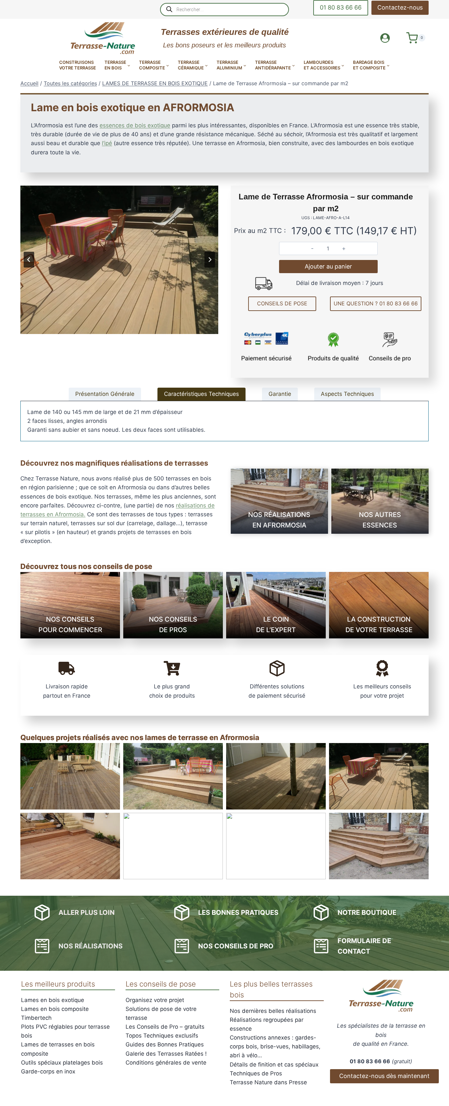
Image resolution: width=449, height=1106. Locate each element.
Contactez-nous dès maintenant (384, 1075)
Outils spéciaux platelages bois (62, 1062)
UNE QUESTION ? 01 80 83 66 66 (376, 303)
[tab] (105, 394)
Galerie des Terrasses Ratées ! (166, 1053)
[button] (70, 776)
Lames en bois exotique (52, 1000)
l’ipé (107, 143)
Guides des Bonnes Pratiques (165, 1044)
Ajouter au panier (328, 266)
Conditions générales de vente (166, 1062)
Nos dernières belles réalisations (273, 1011)
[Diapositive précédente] (29, 260)
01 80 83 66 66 (341, 7)
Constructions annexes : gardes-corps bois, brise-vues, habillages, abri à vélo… (275, 1046)
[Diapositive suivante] (209, 260)
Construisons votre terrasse (77, 65)
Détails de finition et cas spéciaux (274, 1064)
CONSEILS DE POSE (282, 303)
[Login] (385, 38)
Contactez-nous (400, 7)
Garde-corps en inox (48, 1071)
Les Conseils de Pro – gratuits (165, 1026)
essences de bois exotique (135, 125)
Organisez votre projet (155, 1000)
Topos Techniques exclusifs (162, 1035)
